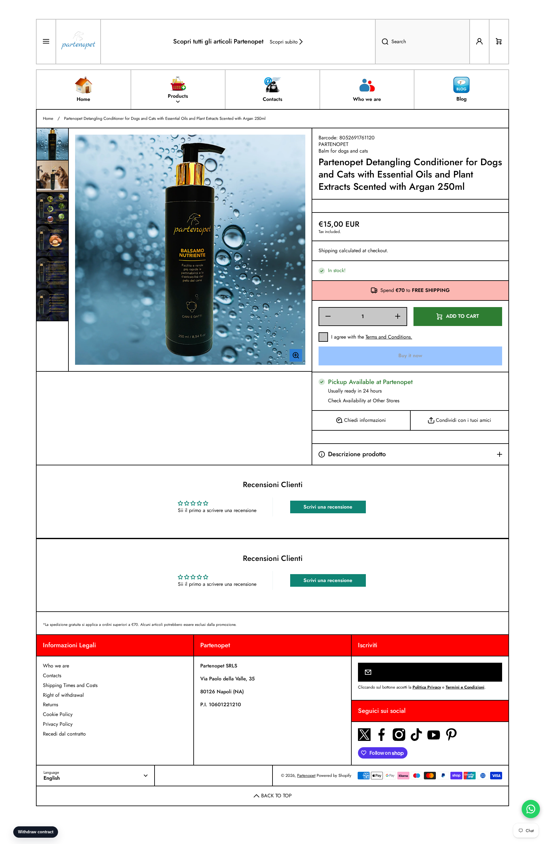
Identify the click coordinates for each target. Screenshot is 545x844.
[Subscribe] (493, 672)
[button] (498, 42)
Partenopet (306, 775)
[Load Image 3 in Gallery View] (52, 208)
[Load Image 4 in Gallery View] (52, 240)
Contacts (52, 675)
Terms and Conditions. (389, 337)
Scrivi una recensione (327, 506)
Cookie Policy (58, 714)
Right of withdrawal (63, 695)
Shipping (328, 250)
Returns (50, 704)
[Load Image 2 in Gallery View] (52, 176)
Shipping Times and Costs (70, 685)
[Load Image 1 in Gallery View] (52, 144)
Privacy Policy (58, 724)
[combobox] (422, 41)
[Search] (381, 41)
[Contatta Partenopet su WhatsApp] (531, 809)
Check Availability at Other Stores (363, 401)
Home (48, 118)
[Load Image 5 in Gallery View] (52, 272)
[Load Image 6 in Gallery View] (52, 305)
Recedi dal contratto (64, 733)
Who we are (56, 665)
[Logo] (78, 42)
